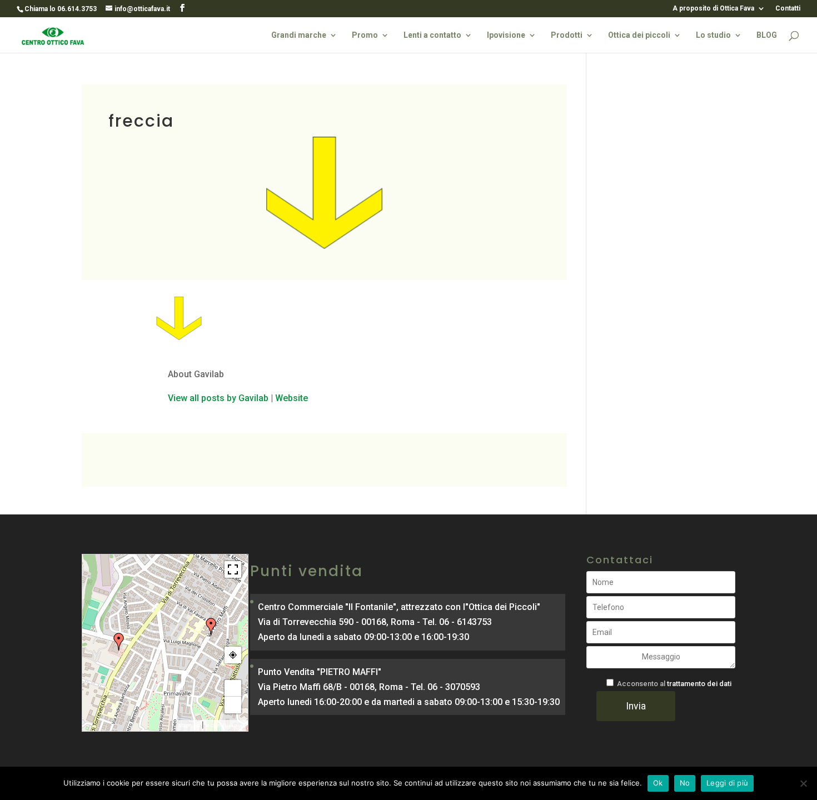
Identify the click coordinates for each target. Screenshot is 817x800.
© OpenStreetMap (225, 725)
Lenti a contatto (432, 35)
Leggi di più (727, 782)
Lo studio (713, 35)
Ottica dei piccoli (639, 35)
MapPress (189, 725)
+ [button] (233, 688)
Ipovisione (506, 35)
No (685, 782)
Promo (365, 35)
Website (291, 398)
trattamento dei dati (699, 683)
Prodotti (566, 35)
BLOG (766, 35)
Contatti (787, 8)
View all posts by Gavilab (218, 398)
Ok (658, 782)
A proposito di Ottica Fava (713, 8)
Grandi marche (298, 35)
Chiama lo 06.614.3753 (60, 9)
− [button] (233, 705)
